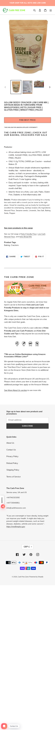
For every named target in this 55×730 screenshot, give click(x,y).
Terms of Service (13, 477)
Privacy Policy (12, 456)
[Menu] (50, 10)
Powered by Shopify (36, 577)
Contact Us (11, 450)
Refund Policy (12, 463)
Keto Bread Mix (25, 237)
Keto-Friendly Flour (29, 234)
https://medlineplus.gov (15, 526)
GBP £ (27, 547)
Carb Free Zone (23, 577)
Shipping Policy (12, 470)
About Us (10, 443)
